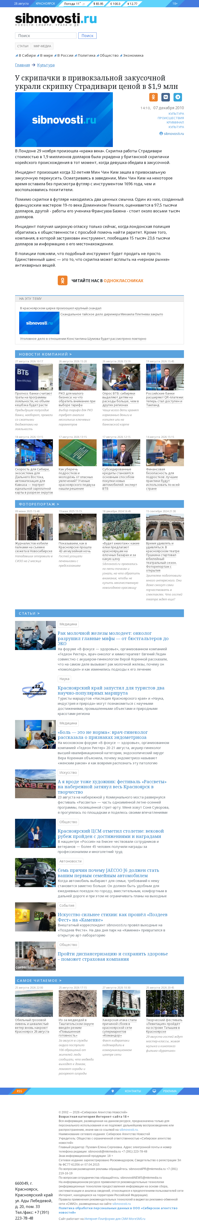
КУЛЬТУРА (176, 113)
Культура (46, 65)
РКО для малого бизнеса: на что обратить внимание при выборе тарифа (77, 399)
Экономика (133, 55)
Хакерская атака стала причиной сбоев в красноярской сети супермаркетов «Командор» (119, 1027)
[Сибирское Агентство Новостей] (56, 18)
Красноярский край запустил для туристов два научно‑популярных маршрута (111, 690)
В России (65, 55)
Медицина (68, 624)
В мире (46, 55)
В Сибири (27, 55)
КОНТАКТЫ (133, 1091)
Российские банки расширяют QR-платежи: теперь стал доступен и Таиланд (165, 399)
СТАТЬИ (29, 613)
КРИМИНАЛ (175, 122)
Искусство (68, 772)
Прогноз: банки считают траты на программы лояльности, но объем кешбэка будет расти (33, 399)
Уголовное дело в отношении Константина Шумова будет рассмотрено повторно (83, 338)
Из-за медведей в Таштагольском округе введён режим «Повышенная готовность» (76, 1027)
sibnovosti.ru (128, 1130)
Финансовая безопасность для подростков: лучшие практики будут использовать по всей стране (163, 479)
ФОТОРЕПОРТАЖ (39, 504)
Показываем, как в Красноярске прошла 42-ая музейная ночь (75, 547)
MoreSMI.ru (137, 1219)
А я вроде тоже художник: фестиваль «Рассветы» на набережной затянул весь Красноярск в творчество (112, 787)
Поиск (87, 35)
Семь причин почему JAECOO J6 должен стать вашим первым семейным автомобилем (108, 872)
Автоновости (70, 861)
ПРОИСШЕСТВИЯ (171, 118)
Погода (69, 4)
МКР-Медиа (42, 46)
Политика (86, 55)
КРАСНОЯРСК (45, 3)
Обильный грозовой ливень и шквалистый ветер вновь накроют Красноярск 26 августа (32, 1026)
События (66, 905)
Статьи (22, 46)
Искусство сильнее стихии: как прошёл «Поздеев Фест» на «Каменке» (112, 917)
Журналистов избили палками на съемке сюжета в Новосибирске (33, 547)
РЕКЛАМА (170, 1091)
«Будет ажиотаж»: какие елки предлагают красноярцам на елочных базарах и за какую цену (121, 551)
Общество (109, 55)
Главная (22, 65)
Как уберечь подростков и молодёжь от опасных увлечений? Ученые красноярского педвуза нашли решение (77, 479)
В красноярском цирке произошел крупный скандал (60, 308)
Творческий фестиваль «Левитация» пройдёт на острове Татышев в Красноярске (164, 1026)
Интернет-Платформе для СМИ (106, 1219)
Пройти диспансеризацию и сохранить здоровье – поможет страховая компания (113, 956)
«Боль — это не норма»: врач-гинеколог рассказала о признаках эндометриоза (103, 734)
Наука (64, 678)
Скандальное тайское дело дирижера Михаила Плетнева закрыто (111, 314)
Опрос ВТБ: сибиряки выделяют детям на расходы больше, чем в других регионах (120, 399)
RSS (19, 1091)
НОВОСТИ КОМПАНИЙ (45, 354)
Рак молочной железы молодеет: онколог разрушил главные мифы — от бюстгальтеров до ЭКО (113, 638)
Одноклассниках (123, 280)
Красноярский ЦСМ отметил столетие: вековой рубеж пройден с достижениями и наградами (111, 833)
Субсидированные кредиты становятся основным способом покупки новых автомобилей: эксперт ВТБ (119, 479)
